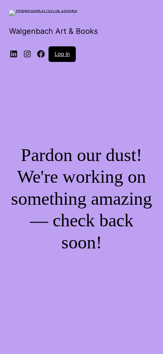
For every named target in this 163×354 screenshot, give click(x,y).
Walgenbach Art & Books (53, 31)
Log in (62, 54)
